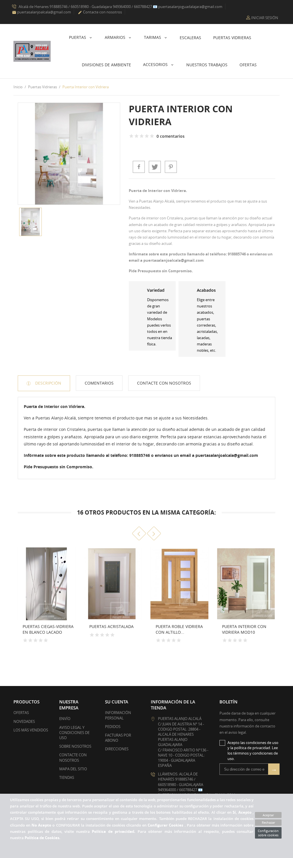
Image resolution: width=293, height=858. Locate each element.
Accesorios (156, 64)
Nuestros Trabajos (206, 64)
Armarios (115, 37)
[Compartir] (139, 167)
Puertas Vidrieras (232, 37)
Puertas (78, 37)
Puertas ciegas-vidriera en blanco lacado (48, 629)
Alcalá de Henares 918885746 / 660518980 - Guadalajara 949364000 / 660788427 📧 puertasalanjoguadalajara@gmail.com (120, 6)
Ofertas (248, 64)
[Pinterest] (171, 167)
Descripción (47, 383)
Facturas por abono (118, 738)
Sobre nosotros (75, 746)
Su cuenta (116, 702)
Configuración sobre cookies (268, 833)
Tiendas (66, 777)
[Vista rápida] (69, 635)
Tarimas (153, 37)
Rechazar (268, 822)
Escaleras (190, 37)
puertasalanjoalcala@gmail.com (41, 12)
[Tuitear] (155, 167)
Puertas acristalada (111, 626)
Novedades (24, 721)
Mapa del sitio (73, 768)
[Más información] (15, 641)
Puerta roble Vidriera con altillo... (179, 629)
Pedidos (112, 726)
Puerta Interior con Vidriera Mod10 (244, 629)
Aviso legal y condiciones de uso (74, 732)
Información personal (118, 715)
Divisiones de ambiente (106, 64)
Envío (64, 718)
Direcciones (116, 748)
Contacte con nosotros (100, 12)
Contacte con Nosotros (164, 383)
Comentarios (99, 383)
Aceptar (268, 815)
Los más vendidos (30, 730)
